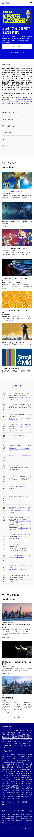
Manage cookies (6, 726)
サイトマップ (23, 745)
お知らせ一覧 (17, 386)
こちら (22, 407)
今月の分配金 (12, 469)
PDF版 (16, 399)
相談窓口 (15, 103)
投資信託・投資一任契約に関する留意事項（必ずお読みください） (17, 731)
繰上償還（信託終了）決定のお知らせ (18, 569)
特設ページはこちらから (17, 52)
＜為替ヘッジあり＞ (20, 397)
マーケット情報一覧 (17, 717)
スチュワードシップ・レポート (23, 738)
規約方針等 (8, 744)
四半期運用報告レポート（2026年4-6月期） (19, 449)
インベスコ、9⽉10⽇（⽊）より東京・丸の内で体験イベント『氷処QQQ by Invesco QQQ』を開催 (19, 426)
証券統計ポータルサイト (11, 745)
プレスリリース (17, 46)
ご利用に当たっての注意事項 (10, 730)
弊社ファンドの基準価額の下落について (18, 435)
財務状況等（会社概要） (12, 742)
